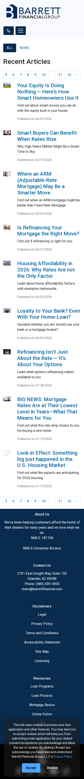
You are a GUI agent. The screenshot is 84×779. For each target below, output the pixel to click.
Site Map (42, 652)
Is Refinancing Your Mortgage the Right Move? (48, 231)
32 (70, 75)
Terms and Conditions (42, 633)
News (24, 48)
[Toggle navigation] (21, 30)
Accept (31, 768)
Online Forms (42, 714)
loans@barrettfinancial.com (42, 589)
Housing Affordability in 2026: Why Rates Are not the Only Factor (46, 269)
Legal (42, 614)
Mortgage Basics (42, 705)
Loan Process (42, 696)
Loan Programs (42, 686)
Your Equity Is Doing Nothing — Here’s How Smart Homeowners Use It (48, 91)
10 (44, 75)
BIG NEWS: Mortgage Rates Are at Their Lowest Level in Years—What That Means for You (47, 408)
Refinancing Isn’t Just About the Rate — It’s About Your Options (42, 358)
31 (60, 75)
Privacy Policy (42, 624)
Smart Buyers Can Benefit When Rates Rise (47, 136)
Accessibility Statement (42, 642)
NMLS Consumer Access (42, 548)
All (10, 48)
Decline (52, 768)
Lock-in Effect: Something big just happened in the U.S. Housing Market (47, 459)
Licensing (42, 661)
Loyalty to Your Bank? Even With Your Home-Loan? (48, 314)
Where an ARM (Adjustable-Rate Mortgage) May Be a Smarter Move (41, 183)
